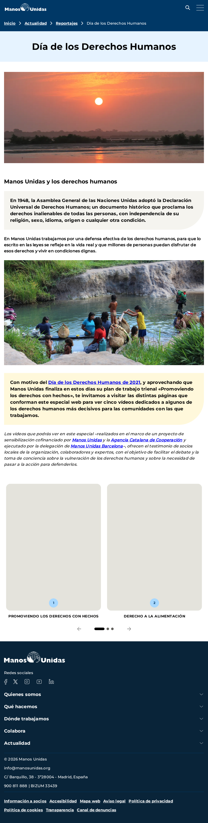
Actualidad (36, 23)
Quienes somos (22, 694)
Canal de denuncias (96, 810)
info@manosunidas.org (27, 768)
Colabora (15, 731)
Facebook (5, 682)
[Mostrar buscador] (186, 7)
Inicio (9, 23)
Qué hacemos (20, 706)
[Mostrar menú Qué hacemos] (201, 706)
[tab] (99, 629)
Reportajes (67, 23)
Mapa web (90, 801)
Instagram (27, 682)
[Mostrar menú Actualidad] (201, 743)
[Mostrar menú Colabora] (201, 730)
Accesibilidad (63, 801)
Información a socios (25, 801)
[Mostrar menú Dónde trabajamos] (201, 718)
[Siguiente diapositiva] (129, 629)
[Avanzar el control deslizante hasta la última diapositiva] (79, 629)
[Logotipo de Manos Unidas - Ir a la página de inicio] (25, 9)
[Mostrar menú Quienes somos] (201, 694)
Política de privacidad (151, 801)
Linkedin (51, 682)
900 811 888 (15, 785)
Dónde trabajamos (26, 719)
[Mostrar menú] (199, 8)
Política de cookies (23, 810)
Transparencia (60, 810)
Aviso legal (114, 801)
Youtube (39, 682)
